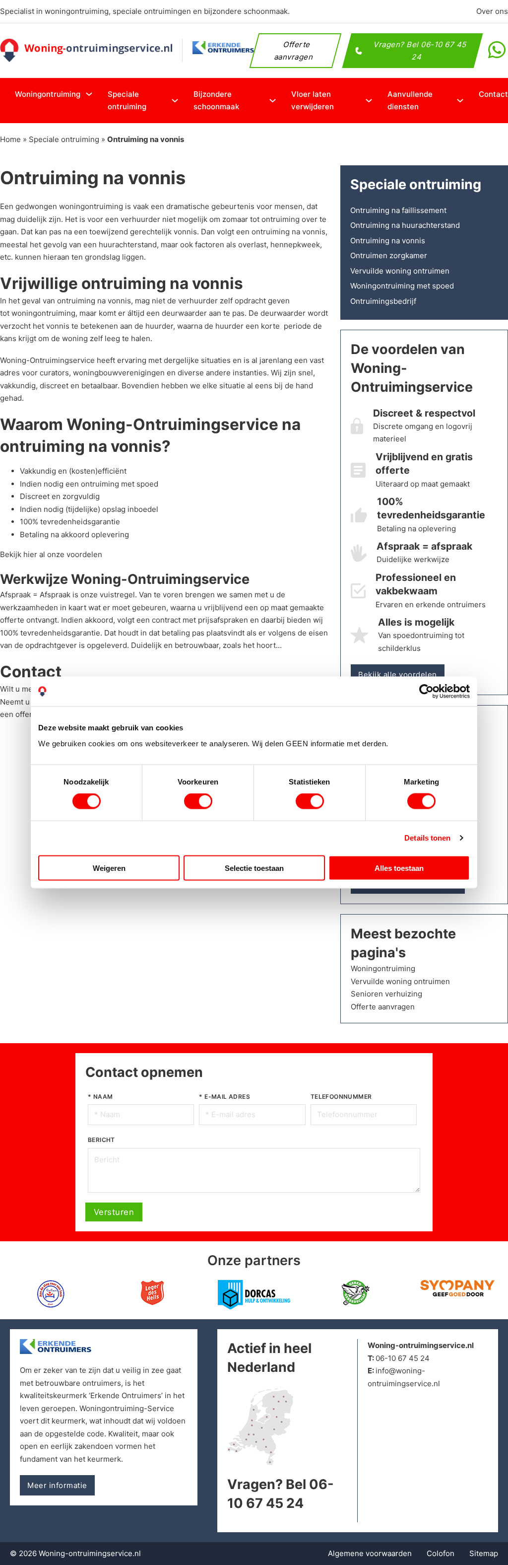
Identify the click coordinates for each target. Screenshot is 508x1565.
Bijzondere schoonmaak (216, 100)
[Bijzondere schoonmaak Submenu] (272, 100)
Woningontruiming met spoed (402, 285)
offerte (27, 714)
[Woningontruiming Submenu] (89, 94)
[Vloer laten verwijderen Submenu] (369, 100)
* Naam (100, 1096)
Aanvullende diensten (410, 100)
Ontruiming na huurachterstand (405, 225)
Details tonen (427, 838)
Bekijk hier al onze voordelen (51, 554)
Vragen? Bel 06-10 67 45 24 (421, 50)
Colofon (440, 1553)
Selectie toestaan (254, 867)
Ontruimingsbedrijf (383, 301)
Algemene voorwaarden (370, 1553)
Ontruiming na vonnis (387, 240)
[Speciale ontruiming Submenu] (175, 100)
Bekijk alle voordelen (397, 674)
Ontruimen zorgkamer (388, 255)
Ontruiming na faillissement (398, 210)
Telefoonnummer (341, 1096)
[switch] (198, 801)
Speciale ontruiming (127, 100)
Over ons (492, 11)
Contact (493, 94)
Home (10, 139)
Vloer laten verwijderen (312, 100)
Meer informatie (57, 1485)
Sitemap (483, 1553)
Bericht (101, 1139)
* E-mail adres (224, 1096)
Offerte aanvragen (294, 50)
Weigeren (109, 867)
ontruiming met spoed (119, 484)
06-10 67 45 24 (403, 1358)
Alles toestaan (399, 867)
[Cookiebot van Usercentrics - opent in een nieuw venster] (426, 691)
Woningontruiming (47, 94)
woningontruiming (91, 206)
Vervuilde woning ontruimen (399, 271)
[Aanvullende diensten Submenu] (460, 100)
